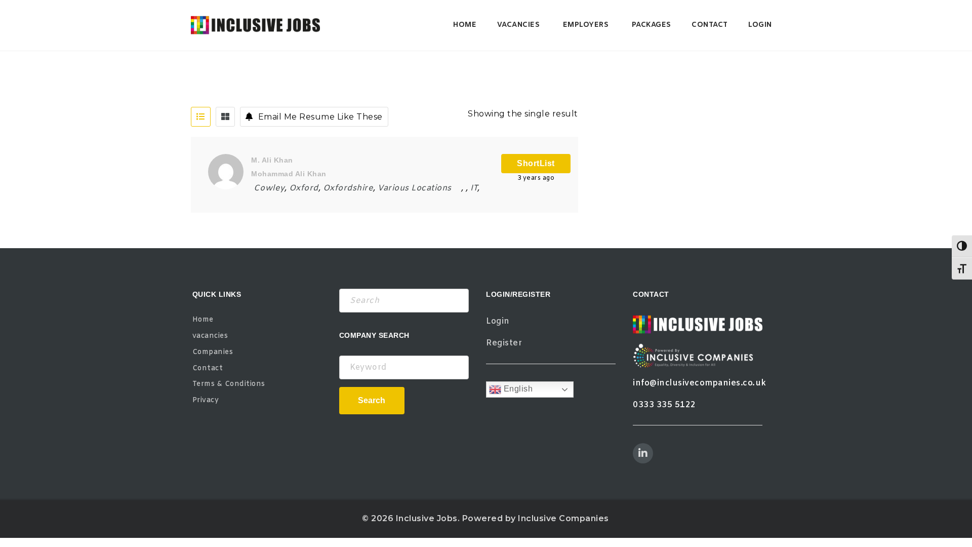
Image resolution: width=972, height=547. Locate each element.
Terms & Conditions (228, 384)
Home (464, 25)
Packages (651, 25)
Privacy (205, 400)
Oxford (303, 188)
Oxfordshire (348, 188)
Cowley (269, 188)
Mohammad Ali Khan (289, 174)
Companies (212, 352)
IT (473, 188)
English (517, 388)
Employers (586, 25)
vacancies (518, 25)
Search (371, 400)
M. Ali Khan (272, 160)
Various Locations (415, 188)
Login (760, 25)
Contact (710, 25)
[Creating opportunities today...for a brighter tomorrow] (255, 25)
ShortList (536, 163)
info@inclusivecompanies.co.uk (699, 383)
